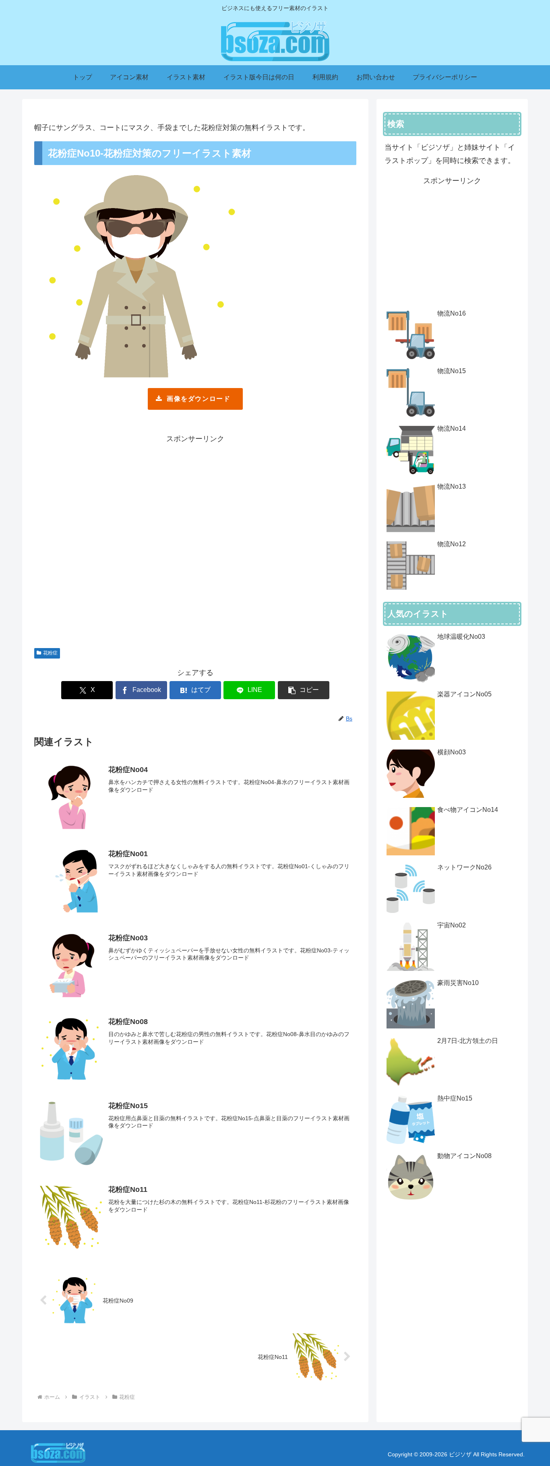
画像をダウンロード (198, 398)
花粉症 (50, 653)
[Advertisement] (195, 541)
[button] (303, 690)
